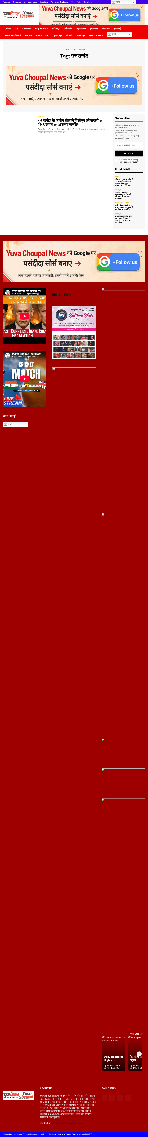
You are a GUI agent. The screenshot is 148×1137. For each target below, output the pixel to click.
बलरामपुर (118, 213)
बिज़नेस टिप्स (81, 28)
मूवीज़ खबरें (94, 28)
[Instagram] (112, 1098)
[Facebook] (104, 1098)
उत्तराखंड (41, 116)
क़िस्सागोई (117, 28)
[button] (141, 28)
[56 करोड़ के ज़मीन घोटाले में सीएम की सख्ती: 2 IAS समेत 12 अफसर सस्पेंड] (19, 124)
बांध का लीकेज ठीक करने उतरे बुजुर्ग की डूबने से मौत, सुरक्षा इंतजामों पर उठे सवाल (123, 219)
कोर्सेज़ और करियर (41, 28)
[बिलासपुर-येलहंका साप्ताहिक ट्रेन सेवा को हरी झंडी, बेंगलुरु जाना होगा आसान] (139, 193)
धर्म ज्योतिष (68, 28)
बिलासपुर (118, 189)
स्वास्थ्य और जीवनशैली (13, 35)
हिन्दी (113, 34)
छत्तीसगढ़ (8, 28)
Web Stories (43, 35)
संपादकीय (69, 35)
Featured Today (122, 202)
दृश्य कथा (28, 35)
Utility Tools (97, 35)
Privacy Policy (130, 162)
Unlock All (129, 153)
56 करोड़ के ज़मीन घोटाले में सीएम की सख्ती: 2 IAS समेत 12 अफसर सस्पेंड (70, 122)
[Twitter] (128, 1098)
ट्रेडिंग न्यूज (56, 28)
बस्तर (117, 176)
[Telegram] (120, 1098)
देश (16, 28)
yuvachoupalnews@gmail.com (68, 1123)
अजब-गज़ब (81, 35)
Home (66, 49)
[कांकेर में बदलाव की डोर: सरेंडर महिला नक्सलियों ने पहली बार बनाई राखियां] (139, 206)
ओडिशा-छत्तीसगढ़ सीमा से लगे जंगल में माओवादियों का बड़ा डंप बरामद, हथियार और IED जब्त (124, 182)
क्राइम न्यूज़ (58, 35)
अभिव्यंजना (106, 28)
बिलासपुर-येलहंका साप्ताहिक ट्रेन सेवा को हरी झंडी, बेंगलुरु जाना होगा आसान (123, 195)
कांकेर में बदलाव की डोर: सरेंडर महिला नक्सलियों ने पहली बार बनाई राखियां (124, 207)
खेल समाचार (26, 28)
